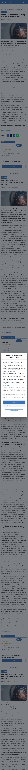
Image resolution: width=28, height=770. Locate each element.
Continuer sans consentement (14, 405)
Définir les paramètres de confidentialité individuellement (14, 409)
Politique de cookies (20, 414)
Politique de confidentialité (8, 414)
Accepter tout (14, 402)
